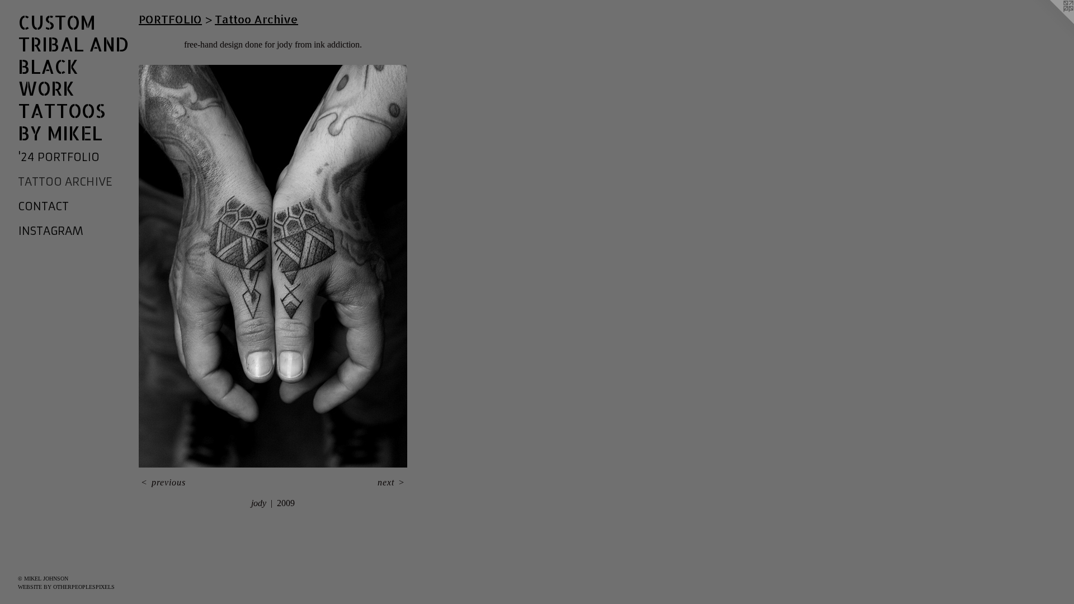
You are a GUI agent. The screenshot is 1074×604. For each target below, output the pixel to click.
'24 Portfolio (59, 157)
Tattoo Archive (65, 181)
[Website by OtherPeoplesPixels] (1051, 22)
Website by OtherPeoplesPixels (66, 587)
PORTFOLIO (170, 19)
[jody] (273, 266)
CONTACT (43, 206)
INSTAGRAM (50, 231)
